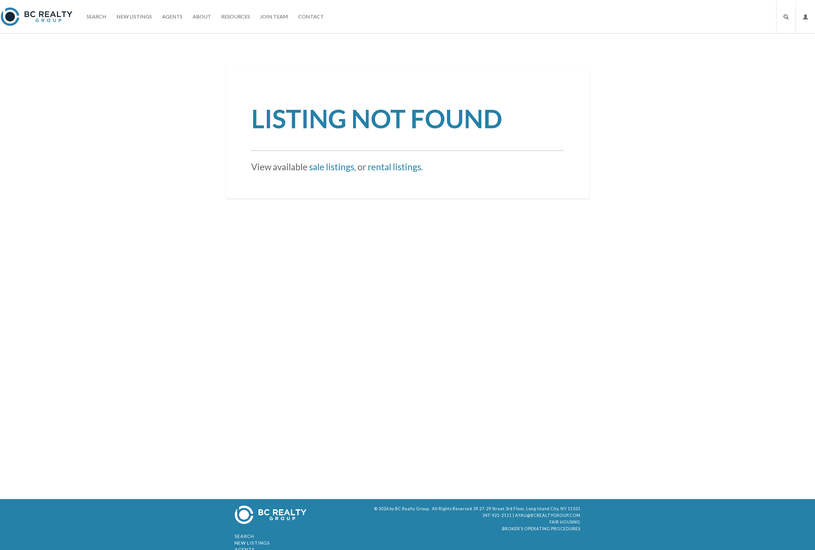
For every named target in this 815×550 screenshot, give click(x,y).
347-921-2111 (497, 515)
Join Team (274, 16)
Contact (311, 16)
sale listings (331, 166)
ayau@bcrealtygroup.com (547, 515)
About (202, 16)
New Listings (134, 16)
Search (96, 16)
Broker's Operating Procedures (541, 528)
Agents (172, 16)
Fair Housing (564, 522)
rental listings (394, 166)
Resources (235, 16)
